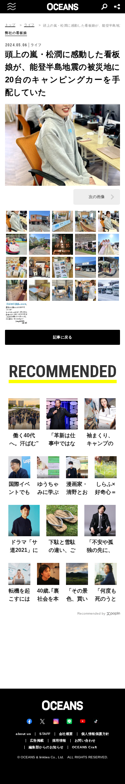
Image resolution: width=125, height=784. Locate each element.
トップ (10, 25)
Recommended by (91, 613)
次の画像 (97, 196)
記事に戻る (62, 337)
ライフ (29, 25)
